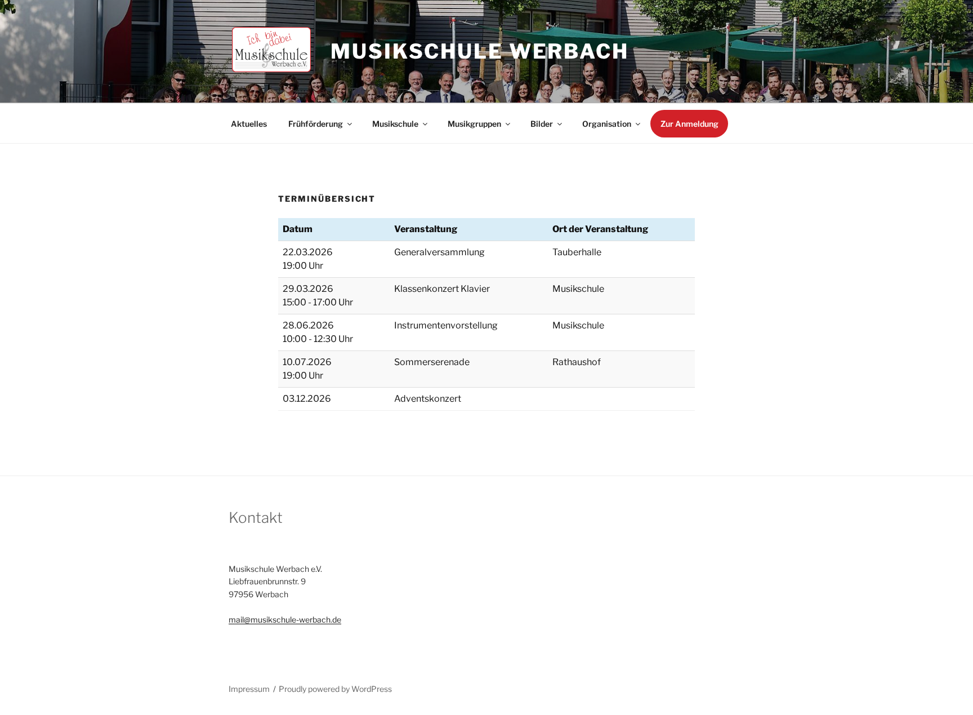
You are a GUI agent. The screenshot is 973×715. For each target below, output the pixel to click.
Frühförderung (315, 123)
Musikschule (395, 123)
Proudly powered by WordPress (335, 689)
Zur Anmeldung (689, 123)
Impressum (249, 689)
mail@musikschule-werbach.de (285, 619)
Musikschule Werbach (480, 51)
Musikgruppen (474, 123)
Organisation (606, 123)
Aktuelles (249, 123)
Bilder (541, 123)
